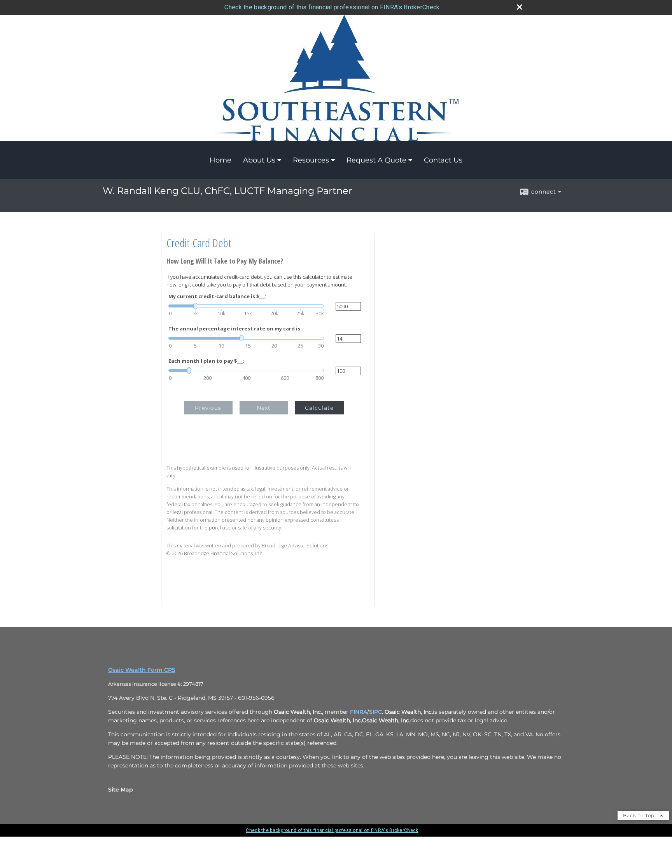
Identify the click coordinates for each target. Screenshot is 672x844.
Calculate (319, 407)
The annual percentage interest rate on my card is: (235, 328)
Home (220, 160)
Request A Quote (376, 160)
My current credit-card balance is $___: (217, 296)
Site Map (120, 789)
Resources (311, 160)
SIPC (375, 711)
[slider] (246, 306)
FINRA (358, 711)
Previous (208, 407)
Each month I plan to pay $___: (206, 360)
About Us (259, 160)
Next (264, 407)
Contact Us (443, 160)
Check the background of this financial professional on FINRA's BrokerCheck (331, 7)
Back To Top (639, 815)
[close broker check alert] (519, 7)
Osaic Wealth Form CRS (141, 669)
